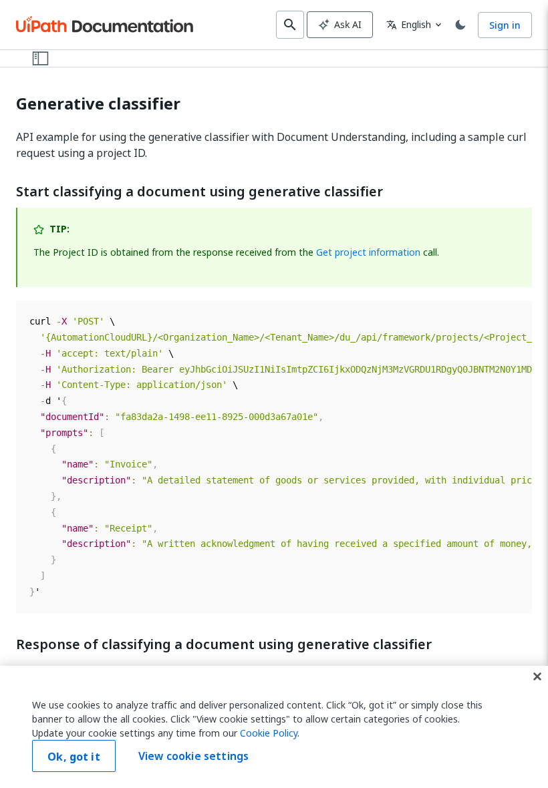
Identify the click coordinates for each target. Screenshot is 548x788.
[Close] (537, 676)
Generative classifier (98, 103)
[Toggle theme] (460, 24)
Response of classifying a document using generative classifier (224, 644)
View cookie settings (193, 756)
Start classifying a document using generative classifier (199, 191)
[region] (274, 727)
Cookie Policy (268, 733)
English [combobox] (408, 24)
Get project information (368, 252)
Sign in (505, 25)
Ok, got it (73, 757)
